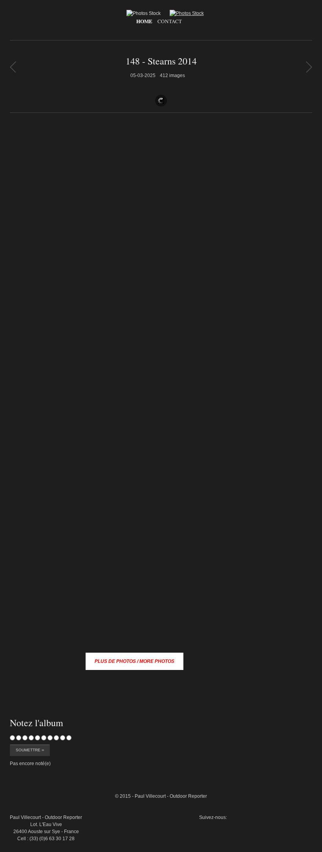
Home (144, 21)
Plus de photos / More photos (134, 661)
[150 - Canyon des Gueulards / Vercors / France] (13, 67)
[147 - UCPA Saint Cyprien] (309, 67)
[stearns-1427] (294, 754)
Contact (169, 21)
